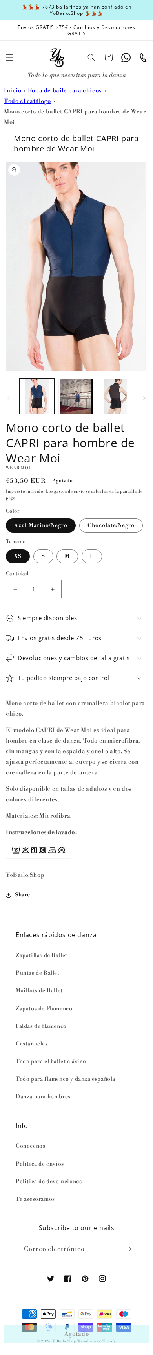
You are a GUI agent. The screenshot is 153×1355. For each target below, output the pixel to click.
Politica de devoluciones (49, 1181)
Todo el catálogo (27, 101)
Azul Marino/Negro (40, 525)
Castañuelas (32, 1043)
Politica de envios (40, 1164)
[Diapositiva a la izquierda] (8, 398)
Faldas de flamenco (41, 1026)
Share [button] (22, 894)
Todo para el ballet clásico (51, 1061)
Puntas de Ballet (38, 973)
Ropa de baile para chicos (65, 90)
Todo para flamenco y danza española (65, 1079)
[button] (9, 57)
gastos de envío (69, 491)
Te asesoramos (35, 1199)
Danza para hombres (43, 1096)
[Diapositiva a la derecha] (144, 398)
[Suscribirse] (128, 1249)
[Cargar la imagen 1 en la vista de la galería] (37, 396)
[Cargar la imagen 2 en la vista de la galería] (76, 396)
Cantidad (17, 573)
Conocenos (30, 1146)
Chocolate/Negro (111, 525)
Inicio (13, 90)
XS (18, 556)
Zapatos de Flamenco (44, 1008)
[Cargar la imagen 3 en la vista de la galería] (115, 396)
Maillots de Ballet (39, 990)
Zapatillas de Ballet (41, 955)
